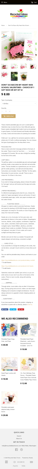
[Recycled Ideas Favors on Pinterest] (21, 450)
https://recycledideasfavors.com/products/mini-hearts (17, 266)
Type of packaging (6, 100)
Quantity (3, 108)
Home (3, 25)
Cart (35, 2)
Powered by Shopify (27, 458)
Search (19, 436)
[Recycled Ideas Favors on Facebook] (16, 450)
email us (29, 304)
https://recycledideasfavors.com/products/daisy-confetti (18, 260)
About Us (19, 438)
